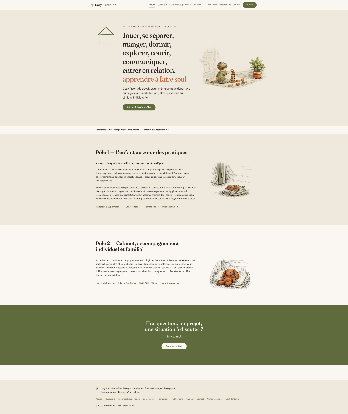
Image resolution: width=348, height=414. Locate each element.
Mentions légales (214, 398)
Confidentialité (232, 398)
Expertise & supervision (180, 4)
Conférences (198, 4)
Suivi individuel (105, 283)
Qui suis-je (162, 4)
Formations (212, 4)
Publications (225, 4)
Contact (249, 4)
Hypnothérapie (170, 283)
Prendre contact (174, 346)
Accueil (152, 4)
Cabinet (236, 4)
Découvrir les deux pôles (139, 107)
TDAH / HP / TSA (148, 283)
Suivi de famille (127, 283)
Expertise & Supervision (109, 206)
